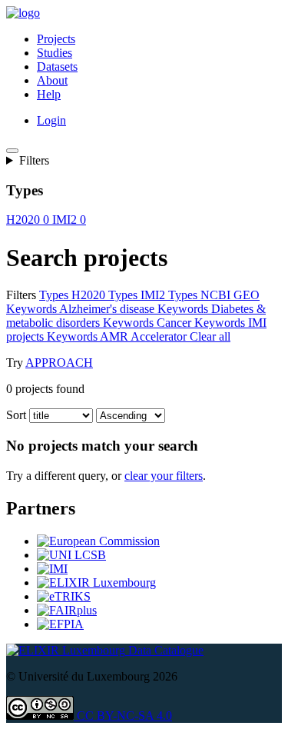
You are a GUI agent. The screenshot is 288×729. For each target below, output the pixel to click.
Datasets (57, 66)
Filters (34, 160)
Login (51, 120)
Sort (16, 414)
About (52, 80)
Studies (54, 52)
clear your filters (163, 475)
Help (49, 94)
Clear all (210, 336)
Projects (56, 38)
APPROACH (59, 362)
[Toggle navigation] (12, 150)
